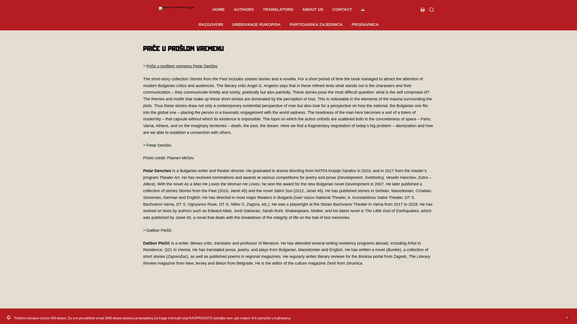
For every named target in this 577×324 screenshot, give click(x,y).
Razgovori (211, 24)
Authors (244, 9)
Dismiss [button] (566, 318)
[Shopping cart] (422, 9)
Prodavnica (365, 24)
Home (219, 9)
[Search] (431, 9)
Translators (278, 9)
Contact (342, 9)
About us (312, 9)
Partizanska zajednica (316, 24)
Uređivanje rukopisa (256, 24)
